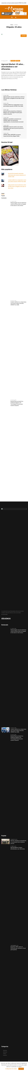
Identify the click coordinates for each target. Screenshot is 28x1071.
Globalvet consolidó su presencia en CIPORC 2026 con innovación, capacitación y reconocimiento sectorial (13, 120)
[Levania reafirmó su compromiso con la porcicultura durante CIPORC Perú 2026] (5, 349)
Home (11, 25)
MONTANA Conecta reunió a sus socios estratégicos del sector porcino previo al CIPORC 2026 (13, 128)
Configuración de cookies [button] (11, 1069)
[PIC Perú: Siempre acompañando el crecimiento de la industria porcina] (5, 841)
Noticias (18, 60)
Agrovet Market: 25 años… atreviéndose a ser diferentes (12, 67)
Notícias (5, 1050)
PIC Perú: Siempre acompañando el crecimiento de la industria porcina (18, 842)
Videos (4, 1053)
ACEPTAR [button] (21, 1068)
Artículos (5, 1052)
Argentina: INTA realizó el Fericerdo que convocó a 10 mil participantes (18, 948)
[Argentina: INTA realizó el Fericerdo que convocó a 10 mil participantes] (5, 994)
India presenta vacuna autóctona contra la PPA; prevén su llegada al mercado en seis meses (13, 98)
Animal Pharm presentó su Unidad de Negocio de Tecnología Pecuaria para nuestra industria (12, 112)
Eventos (13, 60)
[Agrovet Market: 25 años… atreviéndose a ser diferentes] (14, 46)
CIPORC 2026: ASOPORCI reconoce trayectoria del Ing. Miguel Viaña (12, 135)
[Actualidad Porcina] (14, 10)
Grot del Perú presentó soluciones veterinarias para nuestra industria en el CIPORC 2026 (17, 175)
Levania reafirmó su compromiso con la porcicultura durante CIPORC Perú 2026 (13, 105)
